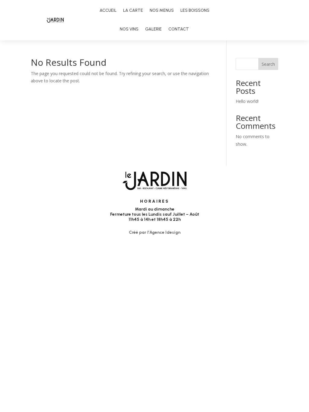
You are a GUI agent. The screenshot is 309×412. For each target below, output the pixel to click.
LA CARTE (133, 10)
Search (268, 64)
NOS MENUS (162, 10)
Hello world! (247, 101)
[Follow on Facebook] (245, 20)
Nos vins (129, 29)
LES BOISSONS (194, 10)
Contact (178, 29)
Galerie (153, 29)
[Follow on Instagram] (258, 20)
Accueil (108, 10)
